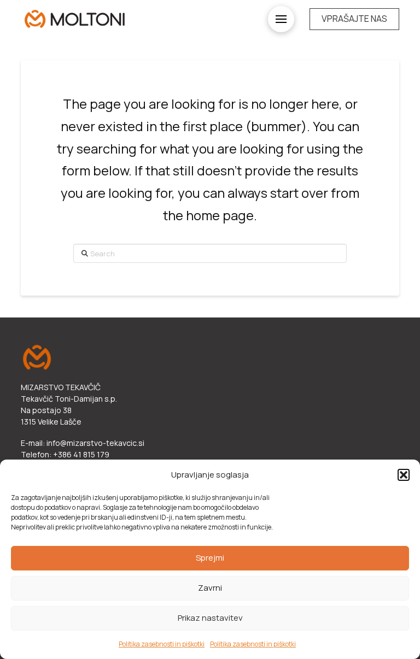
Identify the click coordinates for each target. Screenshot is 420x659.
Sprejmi (210, 557)
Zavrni (210, 587)
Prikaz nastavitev (210, 617)
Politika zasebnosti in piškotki (162, 644)
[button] (403, 474)
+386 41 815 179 (81, 454)
